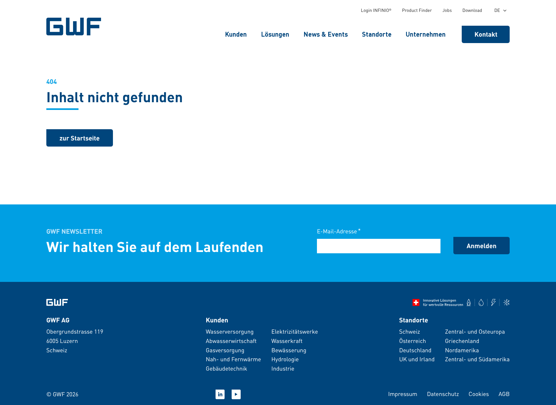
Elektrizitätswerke (294, 331)
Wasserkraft (286, 341)
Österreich (412, 341)
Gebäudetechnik (226, 368)
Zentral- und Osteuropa (475, 331)
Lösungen (275, 34)
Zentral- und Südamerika (477, 359)
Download (472, 10)
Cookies (478, 394)
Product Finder (417, 10)
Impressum (402, 394)
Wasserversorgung (230, 331)
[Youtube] (236, 394)
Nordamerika (462, 350)
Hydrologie (285, 359)
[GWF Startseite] (75, 26)
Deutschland (415, 350)
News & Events (325, 34)
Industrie (282, 368)
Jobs (447, 10)
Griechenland (462, 341)
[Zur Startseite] (57, 302)
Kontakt (486, 34)
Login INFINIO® (376, 10)
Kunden (236, 34)
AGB (504, 394)
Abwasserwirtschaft (231, 341)
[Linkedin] (220, 394)
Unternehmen (426, 34)
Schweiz (409, 331)
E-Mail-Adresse (339, 231)
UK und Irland (416, 359)
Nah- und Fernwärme (233, 359)
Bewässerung (288, 350)
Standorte (377, 34)
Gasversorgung (225, 350)
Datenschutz (443, 394)
